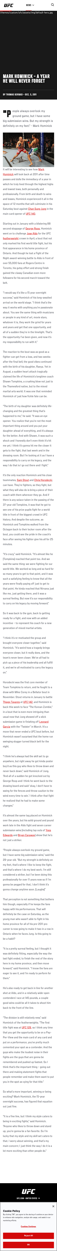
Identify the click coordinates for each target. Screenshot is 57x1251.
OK (28, 1245)
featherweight (11, 238)
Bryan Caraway (26, 835)
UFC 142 (28, 702)
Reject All (28, 1236)
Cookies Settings (28, 1227)
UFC (28, 213)
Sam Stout (23, 480)
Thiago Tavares (11, 702)
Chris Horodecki (43, 480)
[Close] (53, 1206)
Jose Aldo (32, 233)
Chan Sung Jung (37, 209)
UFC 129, (27, 1027)
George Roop (32, 228)
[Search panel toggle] (52, 5)
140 (33, 213)
